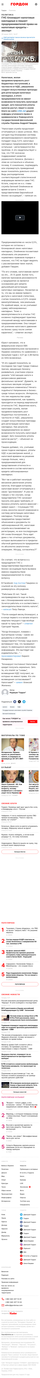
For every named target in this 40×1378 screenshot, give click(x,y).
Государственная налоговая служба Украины (17, 710)
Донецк (4, 1225)
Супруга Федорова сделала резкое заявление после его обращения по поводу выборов (20, 1147)
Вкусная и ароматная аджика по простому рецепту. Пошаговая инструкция (19, 1127)
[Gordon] (19, 4)
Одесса (4, 1221)
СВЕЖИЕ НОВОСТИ (10, 994)
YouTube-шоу (25, 1201)
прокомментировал (11, 656)
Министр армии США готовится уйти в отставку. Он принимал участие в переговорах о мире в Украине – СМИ (17, 1047)
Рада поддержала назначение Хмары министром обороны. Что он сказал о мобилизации (22, 975)
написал (7, 609)
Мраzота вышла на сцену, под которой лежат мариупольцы (19, 844)
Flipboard (26, 1248)
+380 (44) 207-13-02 (13, 1302)
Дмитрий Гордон (29, 1214)
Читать (32, 721)
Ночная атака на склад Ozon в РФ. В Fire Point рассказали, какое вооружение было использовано (24, 1018)
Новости (4, 1161)
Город (3, 1210)
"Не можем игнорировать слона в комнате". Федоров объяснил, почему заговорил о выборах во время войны (19, 1037)
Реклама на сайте (7, 1278)
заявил (19, 682)
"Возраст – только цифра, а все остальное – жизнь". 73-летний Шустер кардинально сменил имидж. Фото (21, 1105)
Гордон (3, 10)
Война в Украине (7, 1165)
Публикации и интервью (29, 1169)
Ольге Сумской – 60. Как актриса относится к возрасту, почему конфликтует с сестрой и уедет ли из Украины (11, 788)
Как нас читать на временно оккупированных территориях (7, 1289)
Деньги (13, 763)
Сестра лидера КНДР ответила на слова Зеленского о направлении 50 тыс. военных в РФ (21, 941)
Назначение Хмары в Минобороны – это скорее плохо (19, 965)
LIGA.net (21, 111)
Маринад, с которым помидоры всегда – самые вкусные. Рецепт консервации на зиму (22, 1116)
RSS (24, 1252)
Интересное (5, 1201)
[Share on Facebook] (14, 702)
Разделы (23, 1161)
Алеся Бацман (28, 1241)
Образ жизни (6, 1190)
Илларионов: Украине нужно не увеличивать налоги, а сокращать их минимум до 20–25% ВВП (12, 755)
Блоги (22, 1176)
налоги (5, 707)
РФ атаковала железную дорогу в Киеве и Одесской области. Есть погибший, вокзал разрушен (24, 1085)
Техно (3, 1187)
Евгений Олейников (9, 713)
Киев (3, 1214)
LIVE (21, 1183)
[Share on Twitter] (19, 702)
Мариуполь (5, 1236)
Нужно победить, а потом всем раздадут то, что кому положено (17, 836)
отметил (28, 623)
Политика (12, 10)
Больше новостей (20, 1092)
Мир (3, 1176)
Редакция (4, 1275)
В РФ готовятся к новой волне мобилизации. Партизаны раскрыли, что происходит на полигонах (19, 1066)
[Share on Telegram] (24, 702)
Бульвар (6, 767)
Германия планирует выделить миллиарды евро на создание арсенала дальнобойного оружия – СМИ (19, 1027)
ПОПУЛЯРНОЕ (8, 923)
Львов (3, 1218)
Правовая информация (9, 1282)
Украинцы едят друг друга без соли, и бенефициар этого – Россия (19, 808)
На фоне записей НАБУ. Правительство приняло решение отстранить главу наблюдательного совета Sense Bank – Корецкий (21, 954)
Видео (22, 1194)
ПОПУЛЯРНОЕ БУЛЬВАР (12, 1097)
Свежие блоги (9, 803)
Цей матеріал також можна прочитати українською (19, 38)
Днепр (3, 1232)
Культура (4, 1183)
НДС (19, 707)
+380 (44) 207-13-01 (13, 1299)
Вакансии (4, 1271)
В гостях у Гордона (27, 1173)
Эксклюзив (24, 1187)
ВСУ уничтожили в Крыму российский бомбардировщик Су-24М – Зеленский (17, 1009)
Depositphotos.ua (7, 1334)
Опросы (23, 1197)
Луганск (4, 1239)
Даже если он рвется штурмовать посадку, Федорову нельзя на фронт (19, 827)
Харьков (4, 1229)
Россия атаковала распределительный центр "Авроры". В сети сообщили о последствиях (19, 1002)
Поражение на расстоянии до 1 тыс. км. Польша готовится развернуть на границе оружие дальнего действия (18, 1075)
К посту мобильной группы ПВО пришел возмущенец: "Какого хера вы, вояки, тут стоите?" (18, 818)
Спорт (3, 1180)
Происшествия (6, 1194)
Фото (22, 1190)
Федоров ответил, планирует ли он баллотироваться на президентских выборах (16, 1056)
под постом (19, 583)
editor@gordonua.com (13, 1305)
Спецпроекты (25, 1204)
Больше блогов (19, 852)
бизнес (12, 707)
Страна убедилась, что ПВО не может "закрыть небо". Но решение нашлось (22, 930)
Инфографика (6, 1197)
